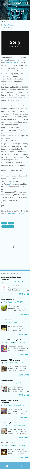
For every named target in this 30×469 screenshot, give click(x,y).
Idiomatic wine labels (7, 320)
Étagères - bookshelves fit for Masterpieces (9, 401)
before (10, 184)
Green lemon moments (7, 299)
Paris (4, 223)
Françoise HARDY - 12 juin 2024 (10, 360)
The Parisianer (8, 226)
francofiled (15, 3)
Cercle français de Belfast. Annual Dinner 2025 (11, 278)
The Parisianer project (15, 214)
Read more (24, 294)
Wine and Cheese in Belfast (8, 443)
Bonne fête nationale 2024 (8, 380)
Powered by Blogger (16, 466)
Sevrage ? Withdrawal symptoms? (10, 340)
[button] (28, 22)
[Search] (28, 3)
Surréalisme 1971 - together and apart (12, 423)
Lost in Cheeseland (11, 63)
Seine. (10, 223)
